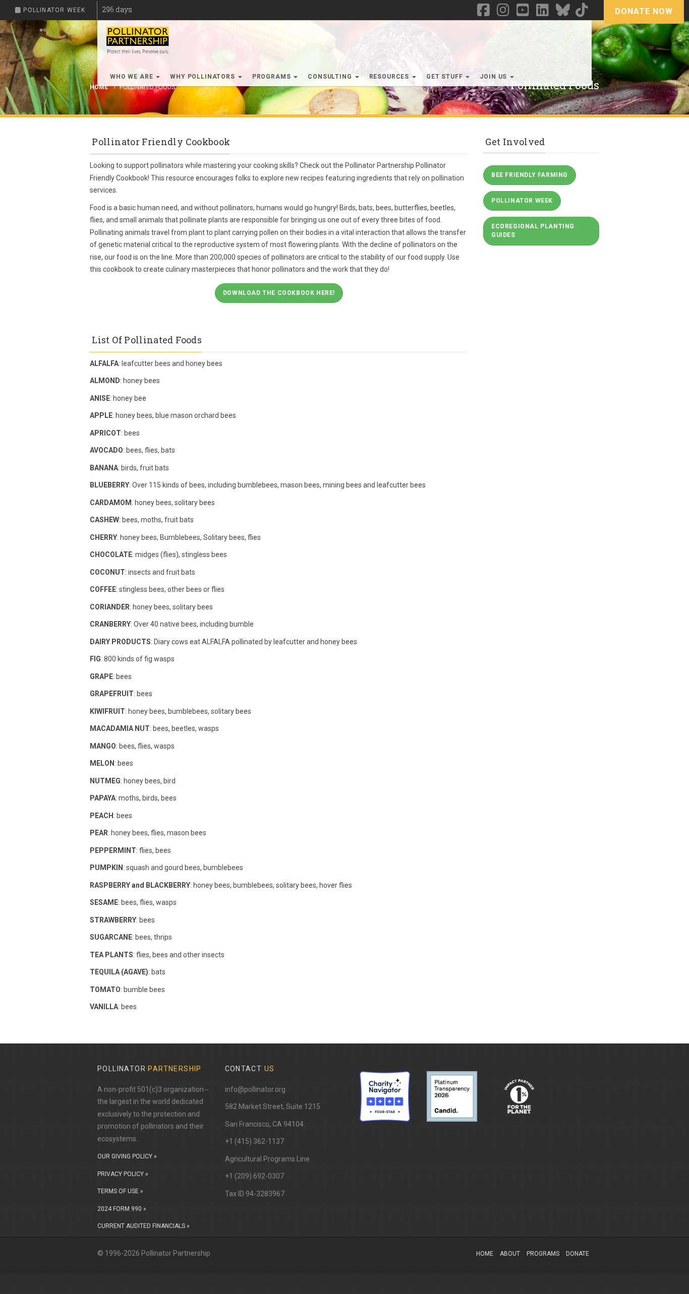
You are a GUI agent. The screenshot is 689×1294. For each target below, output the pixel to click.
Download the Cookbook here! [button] (279, 292)
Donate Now (644, 11)
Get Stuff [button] (445, 76)
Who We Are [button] (132, 76)
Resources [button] (390, 76)
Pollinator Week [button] (522, 200)
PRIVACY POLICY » (122, 1174)
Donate (577, 1253)
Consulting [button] (331, 76)
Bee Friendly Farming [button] (529, 174)
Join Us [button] (494, 76)
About (510, 1253)
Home (484, 1253)
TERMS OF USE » (120, 1191)
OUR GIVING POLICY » (127, 1156)
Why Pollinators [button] (203, 76)
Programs (543, 1253)
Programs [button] (272, 76)
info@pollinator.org (255, 1089)
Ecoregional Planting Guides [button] (533, 230)
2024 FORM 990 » (121, 1208)
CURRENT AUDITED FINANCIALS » (143, 1225)
